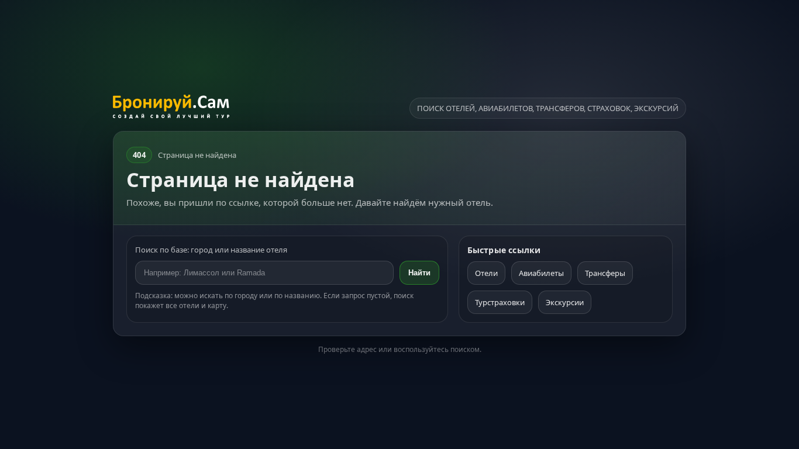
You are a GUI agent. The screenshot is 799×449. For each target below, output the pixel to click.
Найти (419, 272)
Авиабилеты (541, 273)
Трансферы (605, 273)
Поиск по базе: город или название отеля (211, 249)
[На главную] (171, 108)
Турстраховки (500, 302)
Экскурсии (565, 302)
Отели (486, 273)
